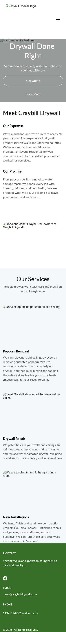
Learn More (33, 94)
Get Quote (33, 80)
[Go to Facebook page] (5, 578)
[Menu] (58, 19)
